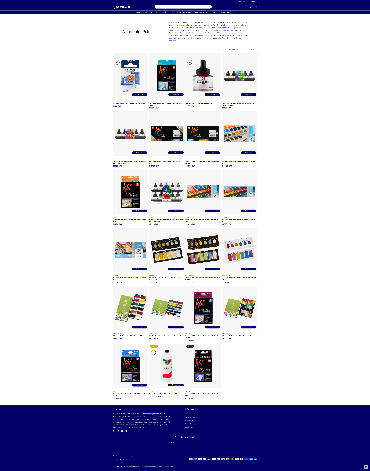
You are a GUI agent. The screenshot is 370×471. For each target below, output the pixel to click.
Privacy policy (149, 466)
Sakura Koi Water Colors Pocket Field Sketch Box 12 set (202, 394)
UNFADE (119, 466)
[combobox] (183, 7)
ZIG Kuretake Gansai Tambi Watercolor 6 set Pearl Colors (202, 278)
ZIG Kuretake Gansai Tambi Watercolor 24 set (165, 336)
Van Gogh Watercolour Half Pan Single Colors (129, 103)
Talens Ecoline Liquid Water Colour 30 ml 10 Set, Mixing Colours (166, 220)
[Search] (210, 6)
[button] (142, 12)
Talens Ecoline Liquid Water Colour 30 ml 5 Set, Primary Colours (238, 104)
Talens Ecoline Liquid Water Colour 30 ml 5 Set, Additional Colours (129, 162)
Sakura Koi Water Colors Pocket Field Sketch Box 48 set (166, 104)
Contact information (169, 466)
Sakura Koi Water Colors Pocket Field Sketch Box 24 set (130, 394)
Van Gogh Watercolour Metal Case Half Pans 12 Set (129, 278)
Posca (119, 425)
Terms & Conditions (192, 424)
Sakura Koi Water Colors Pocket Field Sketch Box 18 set (130, 220)
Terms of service (128, 466)
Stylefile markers (132, 425)
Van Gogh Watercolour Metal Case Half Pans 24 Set (238, 220)
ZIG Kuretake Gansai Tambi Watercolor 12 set (128, 336)
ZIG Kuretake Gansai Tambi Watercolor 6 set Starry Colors (164, 278)
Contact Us (189, 420)
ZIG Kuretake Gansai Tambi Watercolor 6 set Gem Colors (239, 278)
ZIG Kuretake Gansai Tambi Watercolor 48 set (238, 336)
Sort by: (227, 49)
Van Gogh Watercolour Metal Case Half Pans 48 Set (238, 162)
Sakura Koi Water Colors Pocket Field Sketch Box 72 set (166, 162)
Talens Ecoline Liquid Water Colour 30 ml (199, 103)
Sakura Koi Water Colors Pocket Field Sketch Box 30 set (202, 336)
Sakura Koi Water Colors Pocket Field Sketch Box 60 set (202, 162)
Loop (163, 422)
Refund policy (158, 466)
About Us (188, 414)
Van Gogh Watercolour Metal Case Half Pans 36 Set (202, 220)
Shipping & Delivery (191, 417)
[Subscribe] (200, 442)
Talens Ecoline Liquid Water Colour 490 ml (164, 394)
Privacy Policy (189, 427)
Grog (114, 425)
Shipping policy (138, 466)
